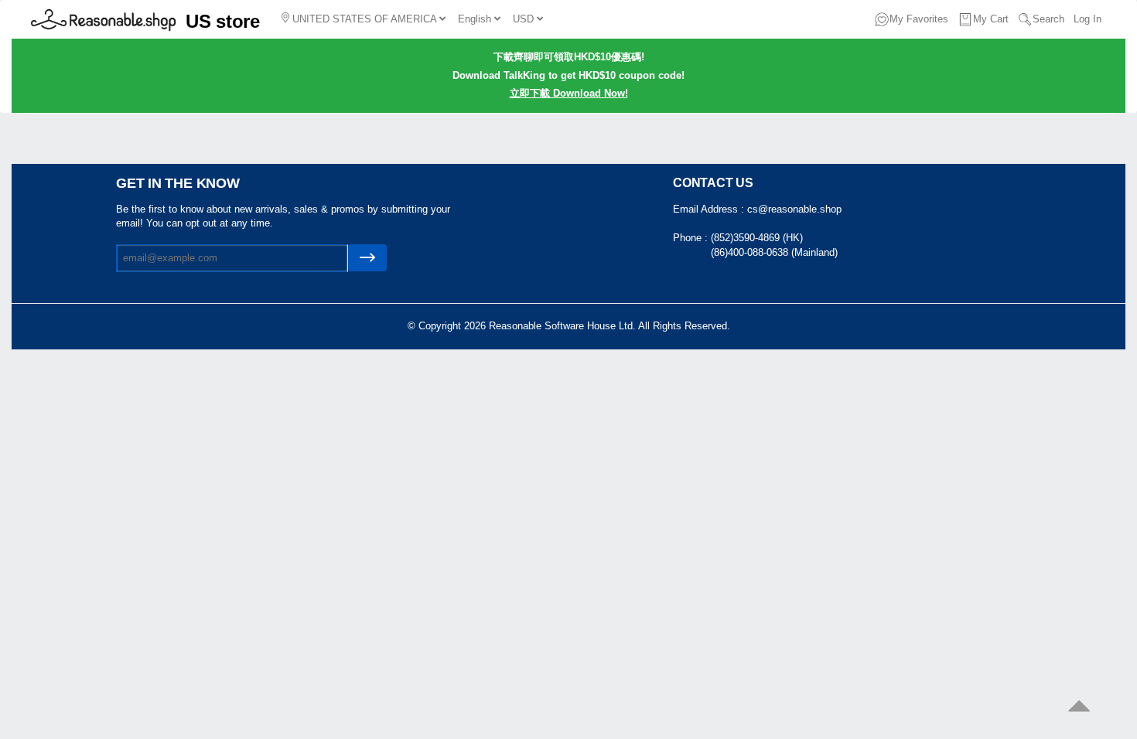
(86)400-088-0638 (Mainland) (774, 252)
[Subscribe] (367, 257)
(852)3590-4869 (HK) (757, 237)
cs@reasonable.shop (794, 209)
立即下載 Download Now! (569, 93)
